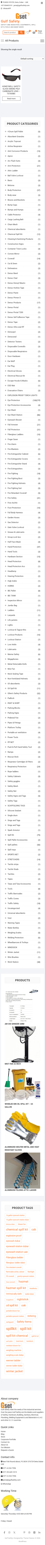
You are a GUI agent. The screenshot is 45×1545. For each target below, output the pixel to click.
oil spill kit (12, 1305)
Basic (10, 180)
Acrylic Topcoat (14, 141)
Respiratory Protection (17, 766)
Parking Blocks (14, 708)
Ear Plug (11, 366)
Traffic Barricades (15, 893)
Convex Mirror (13, 254)
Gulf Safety (10, 21)
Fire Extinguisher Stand (17, 464)
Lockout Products (15, 635)
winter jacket (14, 1371)
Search (21, 32)
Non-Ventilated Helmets (18, 679)
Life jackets (12, 620)
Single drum (13, 815)
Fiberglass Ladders (15, 434)
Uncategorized (14, 908)
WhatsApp (6, 1484)
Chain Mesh (13, 224)
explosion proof (13, 1235)
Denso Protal (13, 307)
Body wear (12, 195)
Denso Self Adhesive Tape (18, 317)
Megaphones (13, 659)
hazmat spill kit (16, 1288)
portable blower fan (13, 1311)
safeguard (9, 1322)
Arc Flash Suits (14, 161)
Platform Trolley (14, 727)
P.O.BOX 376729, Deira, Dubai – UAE (15, 2)
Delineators (12, 268)
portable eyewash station (15, 1316)
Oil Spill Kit (12, 688)
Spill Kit (11, 835)
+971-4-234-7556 (9, 1468)
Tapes (10, 879)
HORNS (11, 586)
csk (34, 1229)
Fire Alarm (12, 444)
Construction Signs (16, 244)
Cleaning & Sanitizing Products (20, 239)
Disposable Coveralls (16, 346)
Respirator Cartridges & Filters (20, 762)
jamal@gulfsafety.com (22, 5)
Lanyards (11, 615)
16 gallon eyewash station (15, 1215)
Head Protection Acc (16, 566)
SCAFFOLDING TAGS (16, 806)
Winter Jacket (13, 952)
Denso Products (14, 302)
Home (3, 1431)
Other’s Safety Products (17, 693)
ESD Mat (11, 385)
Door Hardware (14, 356)
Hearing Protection (15, 576)
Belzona (11, 185)
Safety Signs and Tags (17, 796)
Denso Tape (13, 322)
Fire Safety (12, 498)
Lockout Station (14, 639)
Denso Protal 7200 (15, 312)
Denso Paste (13, 293)
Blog (2, 1434)
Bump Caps (12, 205)
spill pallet (9, 1341)
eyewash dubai (13, 1241)
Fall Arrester (13, 425)
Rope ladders (13, 771)
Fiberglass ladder (14, 1257)
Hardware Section (15, 556)
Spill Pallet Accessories (18, 840)
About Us (4, 1445)
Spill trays (12, 850)
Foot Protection (14, 508)
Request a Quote (7, 1450)
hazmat (23, 1281)
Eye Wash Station (15, 415)
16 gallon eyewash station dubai (17, 1220)
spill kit (25, 1329)
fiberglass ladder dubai (15, 1263)
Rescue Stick (13, 757)
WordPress (22, 1541)
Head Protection (14, 561)
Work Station (13, 962)
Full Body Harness (15, 512)
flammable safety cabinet (15, 1272)
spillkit (11, 1329)
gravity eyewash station (25, 1276)
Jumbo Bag (12, 605)
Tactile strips (13, 864)
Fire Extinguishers (15, 469)
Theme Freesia (28, 1538)
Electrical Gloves (15, 371)
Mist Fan (11, 669)
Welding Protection (16, 937)
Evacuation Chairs (15, 390)
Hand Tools (12, 552)
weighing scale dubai (15, 1355)
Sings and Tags (14, 820)
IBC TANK (12, 596)
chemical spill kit (17, 1229)
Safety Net (12, 791)
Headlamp (12, 571)
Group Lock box (14, 537)
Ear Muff (11, 361)
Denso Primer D (14, 298)
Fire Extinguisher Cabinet (18, 454)
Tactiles (11, 874)
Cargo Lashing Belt (15, 219)
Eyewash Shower (15, 420)
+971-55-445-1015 (9, 1472)
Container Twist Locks (17, 249)
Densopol (12, 332)
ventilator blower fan (13, 1346)
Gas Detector (13, 522)
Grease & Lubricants (16, 532)
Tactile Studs (13, 869)
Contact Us (5, 1442)
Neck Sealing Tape (15, 674)
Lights (10, 625)
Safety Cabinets (14, 776)
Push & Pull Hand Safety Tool (20, 747)
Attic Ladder (13, 171)
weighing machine (13, 1350)
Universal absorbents (16, 913)
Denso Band (13, 273)
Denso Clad (12, 278)
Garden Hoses (14, 517)
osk (23, 1305)
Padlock (11, 698)
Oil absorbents (14, 683)
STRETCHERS (13, 859)
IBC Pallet (12, 591)
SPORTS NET (13, 854)
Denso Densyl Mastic (16, 283)
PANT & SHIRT (14, 703)
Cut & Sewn (12, 263)
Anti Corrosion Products (18, 151)
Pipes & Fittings (14, 723)
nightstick (22, 1299)
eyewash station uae (17, 1251)
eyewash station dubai (17, 1246)
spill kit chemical (17, 1335)
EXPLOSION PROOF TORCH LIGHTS (22, 395)
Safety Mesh (13, 786)
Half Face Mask (14, 542)
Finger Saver (13, 439)
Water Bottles (13, 928)
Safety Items (24, 1321)
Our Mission (5, 1447)
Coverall (11, 258)
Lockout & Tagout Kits (17, 630)
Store (3, 1437)
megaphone (9, 1300)
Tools (10, 889)
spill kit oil (35, 1336)
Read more (11, 99)
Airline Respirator (15, 146)
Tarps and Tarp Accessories (19, 884)
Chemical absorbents (16, 229)
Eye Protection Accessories (19, 405)
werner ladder (13, 1360)
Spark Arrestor (14, 830)
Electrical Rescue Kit (16, 376)
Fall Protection (14, 429)
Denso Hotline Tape (16, 288)
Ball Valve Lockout (15, 175)
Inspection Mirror (15, 600)
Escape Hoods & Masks (18, 381)
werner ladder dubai (14, 1366)
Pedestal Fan (13, 718)
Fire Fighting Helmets (17, 483)
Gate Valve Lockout (16, 527)
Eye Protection (14, 400)
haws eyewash (10, 1282)
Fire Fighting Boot (15, 478)
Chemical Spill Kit (15, 234)
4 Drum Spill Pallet (15, 131)
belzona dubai (10, 1224)
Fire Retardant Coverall (17, 493)
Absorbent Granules (16, 136)
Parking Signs (13, 713)
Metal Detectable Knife (17, 664)
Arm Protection (14, 166)
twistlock (29, 1341)
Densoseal (12, 337)
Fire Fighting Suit (15, 488)
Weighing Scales (14, 933)
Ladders (11, 610)
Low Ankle (12, 644)
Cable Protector (14, 215)
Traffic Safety (13, 903)
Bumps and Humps (15, 210)
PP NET (11, 742)
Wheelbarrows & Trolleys (18, 942)
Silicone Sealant (14, 810)
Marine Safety (13, 654)
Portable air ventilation (17, 732)
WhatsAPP (7, 8)
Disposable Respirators (17, 351)
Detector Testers (15, 342)
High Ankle (12, 581)
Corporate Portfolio (8, 1439)
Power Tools (13, 737)
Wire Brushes (13, 957)
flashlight (31, 1272)
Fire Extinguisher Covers (18, 459)
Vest (10, 918)
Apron (10, 156)
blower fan (22, 1224)
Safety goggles (14, 781)
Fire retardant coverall (13, 1267)
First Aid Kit (12, 503)
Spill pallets (12, 845)
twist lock (19, 1341)
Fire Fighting (13, 473)
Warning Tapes (14, 923)
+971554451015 (6, 5)
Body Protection (14, 190)
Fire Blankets (13, 449)
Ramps (10, 752)
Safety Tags (12, 801)
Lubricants (12, 649)
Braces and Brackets (16, 200)
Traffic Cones (13, 898)
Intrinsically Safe (14, 1294)
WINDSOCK (12, 947)
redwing (31, 1315)
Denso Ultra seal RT (16, 327)
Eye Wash (12, 410)
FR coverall (10, 1276)
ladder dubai (29, 1294)
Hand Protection (14, 547)
